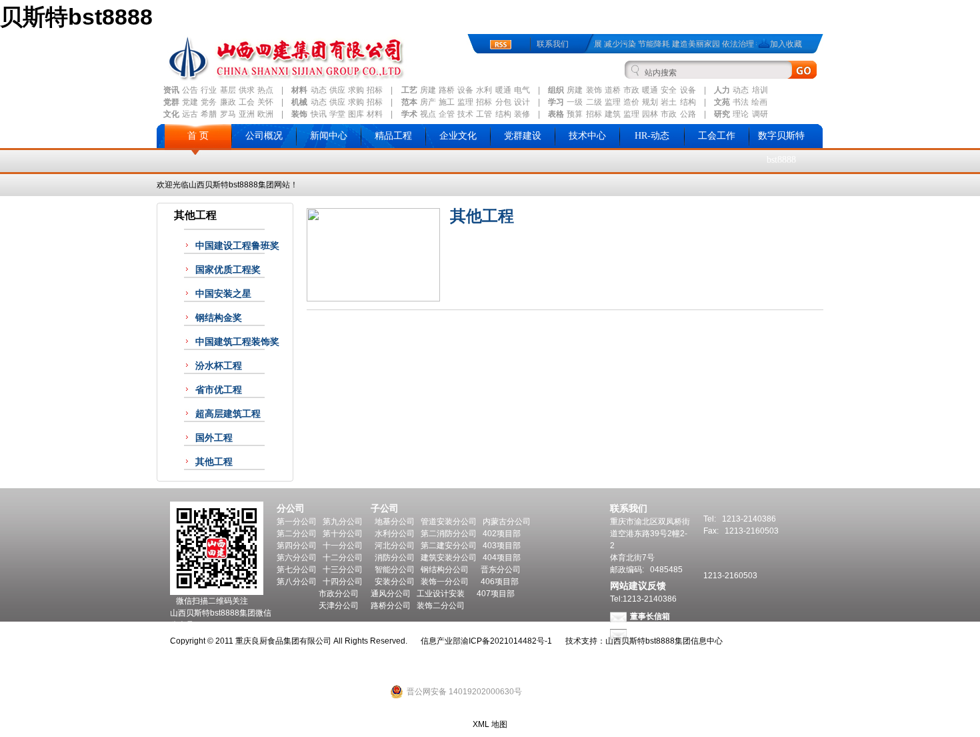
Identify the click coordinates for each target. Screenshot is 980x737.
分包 (503, 102)
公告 (190, 90)
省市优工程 (218, 390)
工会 (247, 102)
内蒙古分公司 (507, 521)
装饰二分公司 (441, 605)
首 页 (198, 136)
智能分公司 (395, 569)
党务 (209, 102)
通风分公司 (391, 593)
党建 (190, 102)
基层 (228, 90)
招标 (375, 90)
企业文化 (458, 136)
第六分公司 (297, 557)
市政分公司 (339, 593)
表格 (556, 114)
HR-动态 (652, 136)
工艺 (409, 90)
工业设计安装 (441, 593)
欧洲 (265, 114)
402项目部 (502, 533)
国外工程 (214, 438)
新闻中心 (328, 136)
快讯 (319, 114)
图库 (356, 114)
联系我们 (553, 44)
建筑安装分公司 (449, 557)
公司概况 (264, 136)
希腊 (209, 114)
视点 (428, 114)
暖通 (503, 90)
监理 (465, 102)
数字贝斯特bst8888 (781, 148)
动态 (319, 90)
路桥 (447, 90)
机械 (299, 102)
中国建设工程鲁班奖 (237, 246)
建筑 (613, 114)
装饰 (594, 90)
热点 (265, 90)
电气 (522, 90)
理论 (741, 114)
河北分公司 (395, 545)
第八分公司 (297, 581)
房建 (428, 90)
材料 (299, 90)
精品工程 (393, 136)
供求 (247, 90)
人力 (722, 90)
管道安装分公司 (449, 521)
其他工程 (214, 462)
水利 (484, 90)
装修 (522, 114)
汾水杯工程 (218, 366)
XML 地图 (490, 724)
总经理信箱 (650, 633)
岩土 (669, 102)
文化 (171, 114)
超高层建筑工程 (228, 414)
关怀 (265, 102)
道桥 (613, 90)
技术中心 (587, 136)
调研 (760, 114)
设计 (522, 102)
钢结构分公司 (445, 569)
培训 (760, 90)
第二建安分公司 (449, 545)
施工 (447, 102)
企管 (447, 114)
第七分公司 (297, 569)
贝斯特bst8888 (76, 16)
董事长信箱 (650, 616)
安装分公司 (395, 581)
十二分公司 (343, 557)
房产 (428, 102)
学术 (409, 114)
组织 (556, 90)
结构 (688, 102)
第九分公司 (343, 521)
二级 (594, 102)
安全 (669, 90)
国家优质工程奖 (228, 270)
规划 (650, 102)
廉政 (228, 102)
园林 (650, 114)
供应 (337, 90)
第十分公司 (343, 533)
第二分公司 (297, 533)
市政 (631, 90)
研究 (722, 114)
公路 (688, 114)
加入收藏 (786, 44)
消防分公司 (395, 557)
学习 (556, 102)
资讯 (171, 90)
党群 (171, 102)
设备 (465, 90)
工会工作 (716, 136)
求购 (356, 90)
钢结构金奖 (218, 318)
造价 (631, 102)
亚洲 (247, 114)
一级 (575, 102)
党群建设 (522, 136)
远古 (190, 114)
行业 (209, 90)
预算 (575, 114)
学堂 (337, 114)
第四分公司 (297, 545)
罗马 (228, 114)
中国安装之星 (223, 294)
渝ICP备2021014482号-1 (506, 641)
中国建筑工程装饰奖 (237, 342)
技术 (465, 114)
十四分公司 (343, 581)
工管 (484, 114)
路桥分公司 (391, 605)
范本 (409, 102)
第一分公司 (297, 521)
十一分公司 (343, 545)
